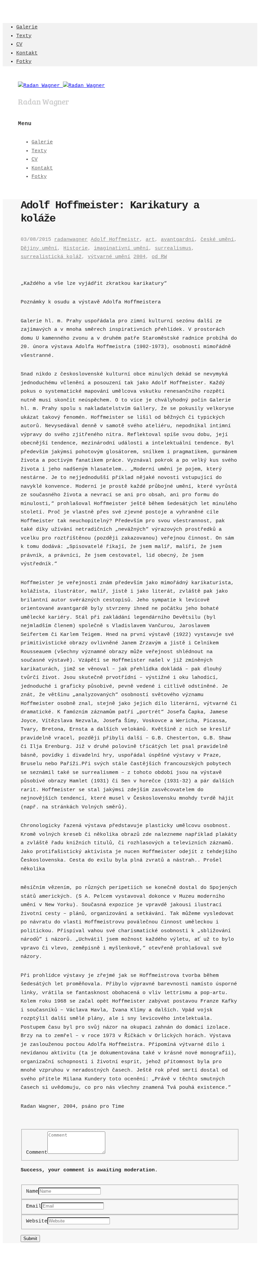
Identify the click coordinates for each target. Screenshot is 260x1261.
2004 (139, 257)
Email (33, 1206)
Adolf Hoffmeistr (115, 240)
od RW (159, 257)
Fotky (23, 62)
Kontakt (27, 53)
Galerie (27, 27)
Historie (75, 248)
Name (32, 1191)
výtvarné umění (109, 257)
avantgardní (177, 240)
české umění (217, 240)
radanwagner (71, 240)
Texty (23, 36)
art (150, 240)
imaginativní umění (121, 248)
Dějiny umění (39, 248)
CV (19, 44)
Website (36, 1221)
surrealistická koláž (51, 257)
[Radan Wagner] (61, 86)
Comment (36, 1152)
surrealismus (173, 248)
